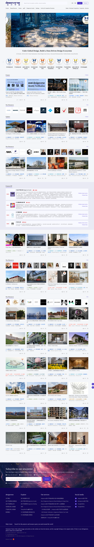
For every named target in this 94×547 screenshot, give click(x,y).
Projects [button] (7, 8)
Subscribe (47, 479)
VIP (75, 3)
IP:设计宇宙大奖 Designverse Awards (23, 190)
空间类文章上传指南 (11, 506)
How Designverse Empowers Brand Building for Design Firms (54, 501)
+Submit (86, 75)
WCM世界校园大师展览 (26, 514)
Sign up (85, 3)
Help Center (9, 524)
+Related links (84, 195)
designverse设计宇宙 (82, 498)
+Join (87, 104)
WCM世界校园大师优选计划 (28, 512)
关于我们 (8, 498)
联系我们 (8, 512)
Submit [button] (67, 8)
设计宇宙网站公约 (10, 503)
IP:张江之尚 (18, 222)
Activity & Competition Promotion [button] (47, 8)
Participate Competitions (74, 8)
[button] (9, 30)
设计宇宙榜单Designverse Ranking (29, 503)
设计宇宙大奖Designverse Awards (28, 501)
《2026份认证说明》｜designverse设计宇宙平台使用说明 (54, 509)
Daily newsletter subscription (26, 474)
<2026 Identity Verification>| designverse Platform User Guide (54, 512)
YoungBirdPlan (81, 503)
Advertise (87, 8)
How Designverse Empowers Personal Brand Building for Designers (56, 506)
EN (72, 3)
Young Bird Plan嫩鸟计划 (27, 509)
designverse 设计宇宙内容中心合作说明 (50, 514)
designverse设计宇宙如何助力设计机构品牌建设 (52, 498)
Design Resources (13, 8)
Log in (80, 3)
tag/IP (24, 8)
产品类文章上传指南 (11, 509)
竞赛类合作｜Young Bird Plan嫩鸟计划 (50, 517)
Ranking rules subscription (12, 474)
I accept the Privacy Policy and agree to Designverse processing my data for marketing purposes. (26, 483)
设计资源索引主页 (25, 498)
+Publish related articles (82, 193)
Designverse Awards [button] (30, 8)
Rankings (37, 8)
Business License (9, 539)
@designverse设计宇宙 (83, 501)
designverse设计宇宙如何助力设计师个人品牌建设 (53, 503)
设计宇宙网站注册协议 (11, 501)
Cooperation (81, 8)
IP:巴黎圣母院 (19, 212)
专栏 (22, 506)
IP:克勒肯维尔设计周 (20, 202)
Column (19, 8)
